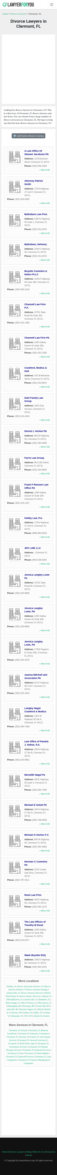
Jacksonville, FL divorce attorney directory (25, 993)
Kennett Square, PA (28, 1009)
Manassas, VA (17, 1016)
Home (5, 13)
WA (26, 1016)
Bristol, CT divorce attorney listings (32, 989)
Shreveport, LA (44, 1003)
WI (30, 1016)
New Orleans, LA (29, 1003)
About (29, 1155)
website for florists (41, 1016)
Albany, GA (47, 996)
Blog (29, 1152)
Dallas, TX (27, 1012)
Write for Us (37, 1152)
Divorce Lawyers (18, 13)
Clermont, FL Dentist (18, 1030)
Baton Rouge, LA (13, 1003)
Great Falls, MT (43, 1006)
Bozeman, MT (29, 1006)
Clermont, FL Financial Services (36, 1050)
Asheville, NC (12, 1009)
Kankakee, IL (44, 999)
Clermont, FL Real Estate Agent (22, 1043)
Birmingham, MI (14, 1006)
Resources (50, 1152)
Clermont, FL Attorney (16, 1037)
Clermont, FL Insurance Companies (33, 1033)
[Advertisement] (28, 69)
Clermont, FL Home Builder (37, 1053)
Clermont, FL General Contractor (32, 1040)
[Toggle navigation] (51, 4)
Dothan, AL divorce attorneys (19, 986)
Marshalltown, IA (14, 999)
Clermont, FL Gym (15, 1053)
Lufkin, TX (38, 1012)
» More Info (44, 170)
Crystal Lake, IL (30, 999)
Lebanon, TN (16, 1012)
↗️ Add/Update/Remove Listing (28, 135)
